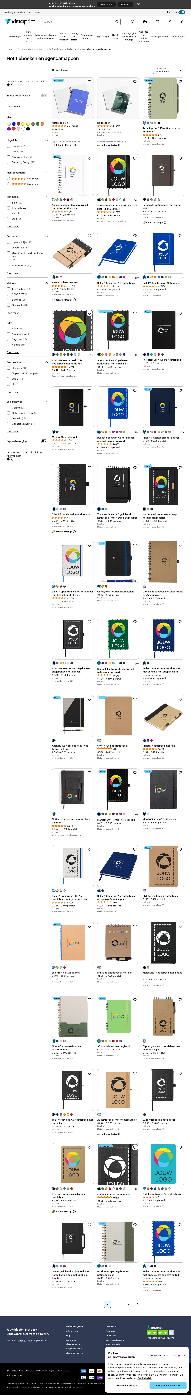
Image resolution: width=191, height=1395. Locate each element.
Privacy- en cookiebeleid (36, 1371)
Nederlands (106, 4)
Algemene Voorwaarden (59, 1371)
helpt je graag (25, 1340)
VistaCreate (34, 12)
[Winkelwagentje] (182, 21)
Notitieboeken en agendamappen (94, 49)
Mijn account (72, 1331)
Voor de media (113, 1344)
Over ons (110, 1331)
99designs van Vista (15, 12)
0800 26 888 (12, 1371)
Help (68, 1335)
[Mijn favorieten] (157, 21)
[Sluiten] (138, 4)
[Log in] (170, 21)
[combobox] (79, 22)
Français (125, 4)
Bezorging (71, 1340)
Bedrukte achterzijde (18, 95)
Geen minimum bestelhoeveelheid (26, 81)
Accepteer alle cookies (168, 1385)
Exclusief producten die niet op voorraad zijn (24, 454)
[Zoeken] (117, 22)
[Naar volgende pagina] (137, 1304)
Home (9, 49)
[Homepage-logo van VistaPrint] (20, 21)
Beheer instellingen (127, 1385)
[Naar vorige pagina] (98, 1304)
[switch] (176, 12)
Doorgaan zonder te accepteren (168, 1355)
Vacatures (111, 1335)
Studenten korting (75, 1353)
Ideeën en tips (73, 1344)
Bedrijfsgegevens (14, 1375)
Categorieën (14, 106)
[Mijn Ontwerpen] (145, 21)
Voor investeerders (115, 1340)
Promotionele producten (30, 49)
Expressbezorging (17, 441)
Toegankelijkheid (74, 1348)
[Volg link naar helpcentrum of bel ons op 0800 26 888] (132, 21)
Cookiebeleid (144, 1378)
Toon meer (13, 226)
